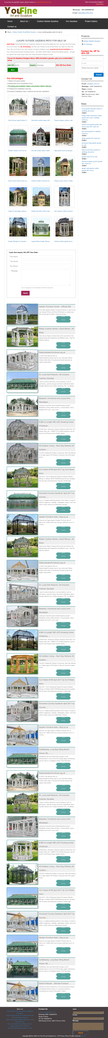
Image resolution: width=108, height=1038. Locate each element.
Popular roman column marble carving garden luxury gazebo (72, 181)
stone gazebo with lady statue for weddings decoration (92, 110)
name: (75, 1009)
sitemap (83, 1036)
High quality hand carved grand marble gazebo (68, 151)
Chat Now (63, 316)
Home (9, 21)
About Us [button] (24, 21)
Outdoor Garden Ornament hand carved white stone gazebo (49, 181)
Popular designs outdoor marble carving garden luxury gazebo (73, 120)
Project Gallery (91, 21)
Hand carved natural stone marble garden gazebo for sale (25, 181)
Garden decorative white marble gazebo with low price (47, 211)
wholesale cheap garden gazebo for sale (20, 1028)
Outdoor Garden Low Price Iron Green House (22, 151)
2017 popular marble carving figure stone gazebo (69, 211)
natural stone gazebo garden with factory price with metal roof (92, 125)
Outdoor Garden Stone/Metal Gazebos (24, 32)
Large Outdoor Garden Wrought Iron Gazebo (44, 241)
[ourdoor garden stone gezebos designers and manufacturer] (20, 12)
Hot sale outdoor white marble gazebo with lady (45, 151)
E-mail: (75, 1015)
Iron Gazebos (71, 21)
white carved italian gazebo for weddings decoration (91, 151)
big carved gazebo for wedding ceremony (19, 1024)
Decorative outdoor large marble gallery (43, 120)
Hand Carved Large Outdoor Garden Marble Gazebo (24, 120)
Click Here (100, 4)
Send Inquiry (63, 319)
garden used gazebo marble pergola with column (90, 169)
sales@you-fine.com (43, 2)
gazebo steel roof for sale (89, 157)
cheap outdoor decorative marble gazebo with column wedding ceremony (92, 118)
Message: (76, 1021)
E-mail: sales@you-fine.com (47, 1012)
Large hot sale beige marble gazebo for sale (21, 211)
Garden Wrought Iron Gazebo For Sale (20, 241)
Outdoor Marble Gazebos (47, 21)
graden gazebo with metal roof (91, 138)
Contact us (11, 26)
